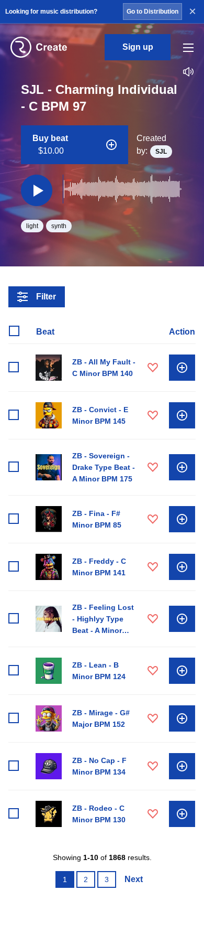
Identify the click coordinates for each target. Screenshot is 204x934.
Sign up (137, 46)
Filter (46, 296)
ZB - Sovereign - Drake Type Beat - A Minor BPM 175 (103, 467)
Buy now (182, 368)
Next (133, 879)
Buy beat (50, 144)
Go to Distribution (152, 11)
